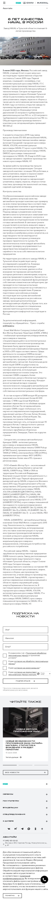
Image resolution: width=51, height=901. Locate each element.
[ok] (35, 828)
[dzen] (42, 828)
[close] (49, 673)
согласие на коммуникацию (26, 668)
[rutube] (15, 828)
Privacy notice (43, 673)
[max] (28, 828)
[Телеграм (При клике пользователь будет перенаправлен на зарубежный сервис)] (22, 828)
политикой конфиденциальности (16, 877)
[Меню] (4, 2)
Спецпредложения (14, 814)
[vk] (9, 828)
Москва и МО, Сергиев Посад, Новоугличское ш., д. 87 (26, 844)
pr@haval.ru (8, 325)
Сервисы (8, 794)
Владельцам (10, 807)
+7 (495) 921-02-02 (10, 841)
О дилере (8, 821)
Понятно (10, 895)
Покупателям (11, 801)
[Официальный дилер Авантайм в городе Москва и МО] (35, 3)
